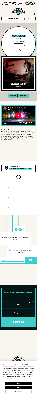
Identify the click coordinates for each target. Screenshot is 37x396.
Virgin (20, 50)
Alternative (15, 41)
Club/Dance (21, 41)
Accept (18, 383)
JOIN (31, 260)
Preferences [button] (10, 378)
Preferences (18, 391)
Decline (18, 387)
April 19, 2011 (21, 45)
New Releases (13, 18)
